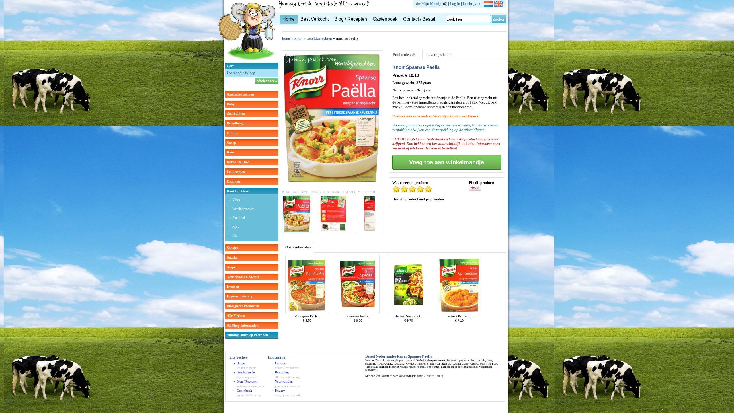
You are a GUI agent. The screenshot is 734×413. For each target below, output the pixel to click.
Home (288, 19)
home (286, 38)
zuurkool (238, 218)
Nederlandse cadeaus (243, 277)
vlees (236, 200)
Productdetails (404, 54)
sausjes (232, 248)
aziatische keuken (240, 94)
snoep (231, 143)
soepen (232, 267)
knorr (298, 38)
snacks (232, 258)
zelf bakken (236, 114)
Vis (234, 235)
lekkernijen (236, 172)
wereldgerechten (243, 209)
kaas (230, 152)
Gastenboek (385, 19)
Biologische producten (243, 306)
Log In (455, 3)
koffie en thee (238, 162)
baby (231, 104)
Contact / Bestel (419, 19)
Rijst (235, 227)
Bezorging (282, 372)
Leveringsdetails (439, 54)
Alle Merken (236, 316)
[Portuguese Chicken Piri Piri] (307, 312)
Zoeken (499, 19)
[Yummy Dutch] (247, 61)
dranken (233, 182)
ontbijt (232, 133)
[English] (498, 5)
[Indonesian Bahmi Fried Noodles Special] (358, 312)
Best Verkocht (314, 19)
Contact (280, 363)
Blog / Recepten (350, 19)
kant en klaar (238, 191)
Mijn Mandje (431, 3)
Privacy (280, 390)
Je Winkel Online (433, 375)
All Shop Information (243, 326)
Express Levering (239, 296)
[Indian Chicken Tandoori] (459, 312)
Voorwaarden (284, 381)
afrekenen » (267, 81)
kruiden (233, 287)
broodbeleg (235, 123)
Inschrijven (471, 3)
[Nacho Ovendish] (408, 312)
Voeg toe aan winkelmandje (446, 162)
